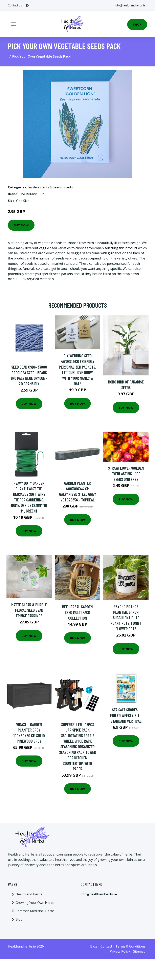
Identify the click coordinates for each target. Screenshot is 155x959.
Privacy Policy (120, 951)
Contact (106, 946)
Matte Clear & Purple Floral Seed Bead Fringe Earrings (29, 610)
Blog (19, 919)
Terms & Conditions (130, 946)
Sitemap (139, 951)
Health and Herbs (29, 894)
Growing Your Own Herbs (35, 902)
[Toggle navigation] (13, 24)
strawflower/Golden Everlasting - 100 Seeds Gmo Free (126, 473)
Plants (68, 187)
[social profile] (27, 5)
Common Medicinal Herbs (35, 911)
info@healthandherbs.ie (130, 5)
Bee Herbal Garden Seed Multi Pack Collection (77, 612)
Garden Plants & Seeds (45, 187)
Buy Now (21, 225)
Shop (137, 24)
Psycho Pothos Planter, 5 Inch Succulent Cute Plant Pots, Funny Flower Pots (126, 617)
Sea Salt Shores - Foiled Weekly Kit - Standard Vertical (126, 715)
